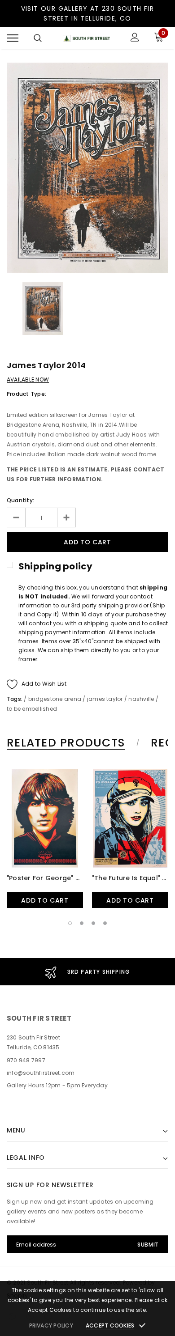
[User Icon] (135, 38)
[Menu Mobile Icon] (12, 38)
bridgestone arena (54, 699)
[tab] (71, 742)
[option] (87, 168)
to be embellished (32, 709)
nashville (141, 699)
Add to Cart (45, 900)
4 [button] (105, 923)
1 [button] (70, 923)
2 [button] (81, 923)
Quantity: (20, 500)
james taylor (105, 699)
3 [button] (93, 923)
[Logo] (86, 38)
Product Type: (26, 394)
